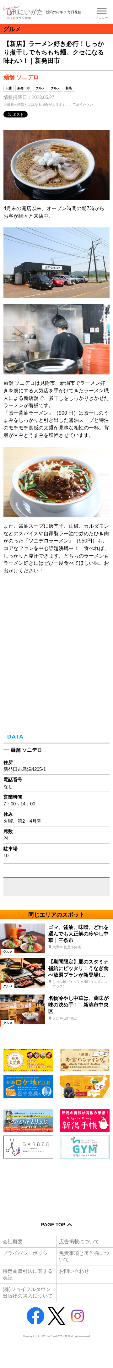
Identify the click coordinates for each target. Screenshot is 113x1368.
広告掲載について (79, 1241)
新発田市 (23, 88)
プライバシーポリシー (28, 1253)
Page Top (53, 1224)
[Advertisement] (56, 1186)
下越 (8, 88)
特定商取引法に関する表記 (28, 1274)
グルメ (40, 88)
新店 (69, 88)
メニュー (101, 17)
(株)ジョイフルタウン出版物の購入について (28, 1292)
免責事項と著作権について (84, 1256)
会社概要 (13, 1241)
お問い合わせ (74, 1271)
